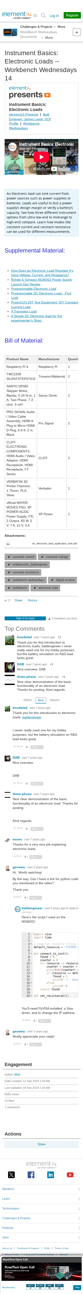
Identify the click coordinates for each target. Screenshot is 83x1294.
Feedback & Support (28, 1248)
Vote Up (15, 747)
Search (43, 16)
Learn (6, 1198)
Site (35, 16)
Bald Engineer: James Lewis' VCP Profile (30, 119)
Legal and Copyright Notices (39, 1254)
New (76, 32)
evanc (18, 839)
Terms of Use (61, 1248)
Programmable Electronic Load (33, 288)
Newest (54, 700)
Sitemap (63, 1254)
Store (5, 1237)
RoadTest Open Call (15, 1259)
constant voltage (57, 557)
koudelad (25, 637)
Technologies (10, 1208)
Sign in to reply (25, 618)
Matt (17, 1074)
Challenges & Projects (36, 26)
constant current (23, 557)
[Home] (16, 15)
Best (41, 700)
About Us (7, 1248)
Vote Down (21, 747)
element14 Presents (23, 114)
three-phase (27, 677)
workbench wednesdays (28, 580)
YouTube (70, 1174)
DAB (21, 664)
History (32, 600)
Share (18, 600)
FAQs (47, 1248)
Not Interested (8, 1287)
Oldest (28, 700)
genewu (19, 867)
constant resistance (26, 572)
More (61, 26)
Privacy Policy (12, 1254)
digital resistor (65, 580)
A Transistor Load (24, 311)
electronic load (48, 588)
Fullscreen (69, 995)
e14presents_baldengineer (30, 564)
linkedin (50, 1174)
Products (7, 1228)
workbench (20, 588)
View (77, 1287)
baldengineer (32, 717)
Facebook (31, 1174)
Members (8, 1189)
